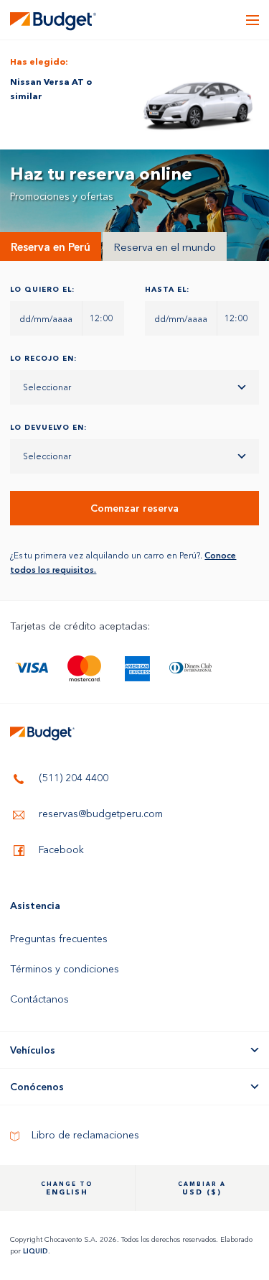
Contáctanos (39, 999)
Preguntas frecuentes (59, 938)
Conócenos (37, 1086)
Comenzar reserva (134, 508)
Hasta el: (167, 289)
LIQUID (35, 1251)
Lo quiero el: (42, 289)
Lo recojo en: (43, 358)
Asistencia (35, 905)
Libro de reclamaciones (84, 1134)
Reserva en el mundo (164, 247)
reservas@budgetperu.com (99, 813)
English (67, 1188)
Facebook (60, 849)
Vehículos (32, 1050)
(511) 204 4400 (72, 777)
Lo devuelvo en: (48, 427)
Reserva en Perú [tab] (50, 247)
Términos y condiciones (64, 968)
